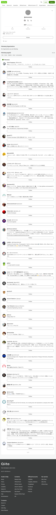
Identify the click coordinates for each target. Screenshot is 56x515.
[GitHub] (24, 20)
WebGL (10, 55)
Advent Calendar (19, 486)
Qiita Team (44, 479)
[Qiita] (4, 2)
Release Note (18, 479)
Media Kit (3, 489)
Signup (52, 2)
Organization (42, 5)
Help (2, 494)
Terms (2, 481)
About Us (3, 503)
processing (19, 55)
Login (45, 2)
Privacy (3, 484)
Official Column (32, 5)
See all (53, 52)
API (15, 496)
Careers (3, 505)
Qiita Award (17, 491)
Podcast (30, 491)
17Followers (44, 28)
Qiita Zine (43, 481)
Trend (3, 5)
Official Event (23, 5)
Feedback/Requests (6, 491)
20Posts (12, 28)
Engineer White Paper (20, 494)
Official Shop (44, 484)
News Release (4, 510)
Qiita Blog (3, 507)
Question (15, 5)
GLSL (6, 55)
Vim (2, 55)
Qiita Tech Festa (18, 489)
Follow (28, 37)
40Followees (28, 28)
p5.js (14, 55)
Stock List (9, 5)
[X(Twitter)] (28, 20)
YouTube (30, 489)
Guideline (3, 486)
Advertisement (4, 496)
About (2, 479)
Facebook (30, 486)
